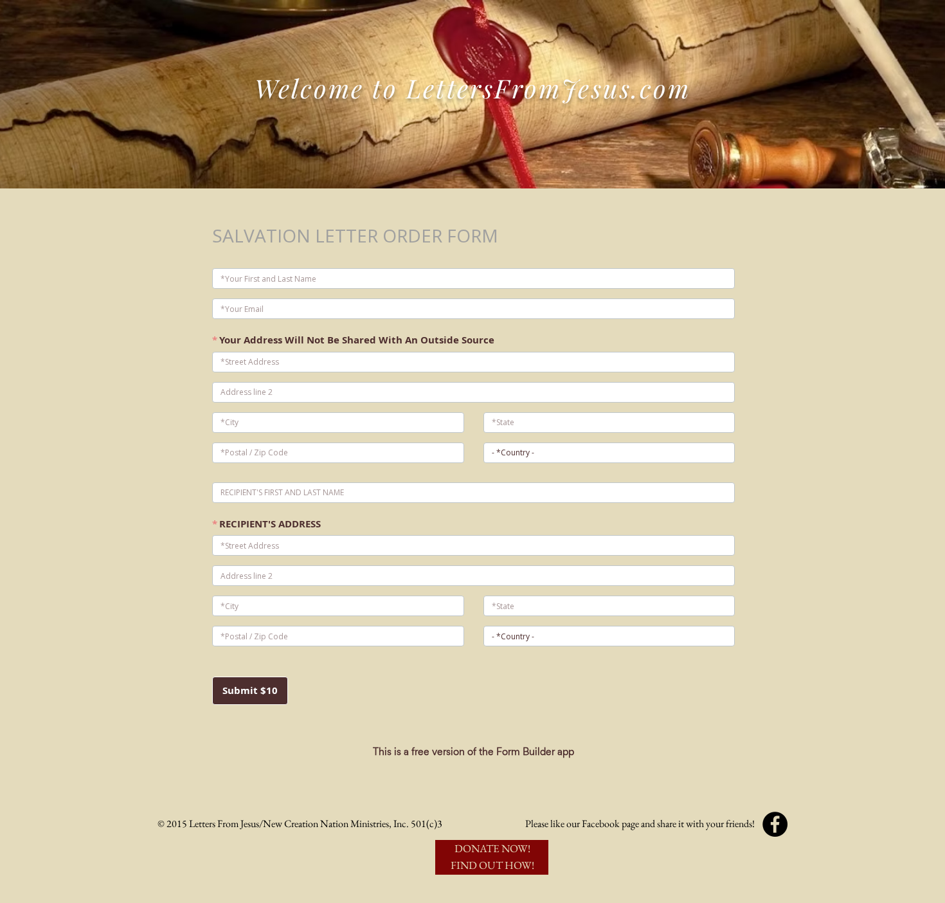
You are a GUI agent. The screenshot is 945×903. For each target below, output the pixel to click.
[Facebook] (775, 824)
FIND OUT (478, 865)
